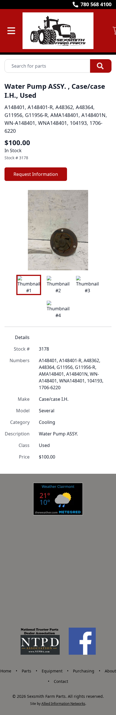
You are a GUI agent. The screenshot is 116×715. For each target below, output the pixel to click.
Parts (26, 671)
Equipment (52, 671)
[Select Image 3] (87, 285)
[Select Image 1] (28, 285)
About (110, 671)
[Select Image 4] (58, 310)
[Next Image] (102, 230)
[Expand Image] (101, 260)
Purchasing (83, 671)
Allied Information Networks (63, 703)
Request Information (36, 174)
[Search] (100, 66)
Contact (61, 681)
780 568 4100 (96, 4)
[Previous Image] (14, 230)
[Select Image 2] (58, 285)
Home (5, 671)
